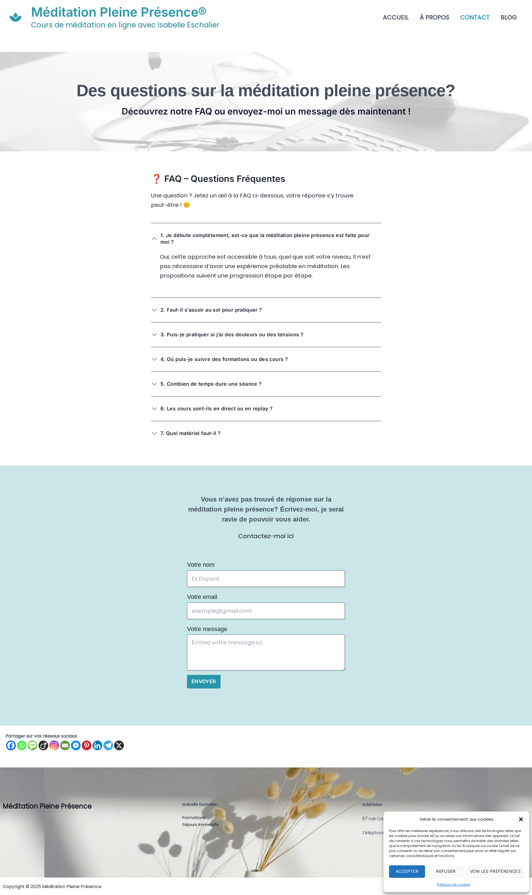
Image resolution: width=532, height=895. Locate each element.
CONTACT (475, 18)
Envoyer (203, 681)
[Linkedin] (97, 745)
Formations (194, 817)
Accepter (407, 871)
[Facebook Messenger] (76, 745)
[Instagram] (54, 745)
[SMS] (32, 745)
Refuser (446, 871)
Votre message (207, 629)
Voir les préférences (495, 871)
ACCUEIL (396, 18)
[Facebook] (11, 745)
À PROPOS (434, 18)
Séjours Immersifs (200, 824)
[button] (521, 819)
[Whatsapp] (22, 745)
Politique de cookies (453, 884)
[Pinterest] (86, 745)
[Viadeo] (43, 745)
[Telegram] (108, 745)
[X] (119, 745)
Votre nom (200, 564)
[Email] (65, 745)
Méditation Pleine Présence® (119, 12)
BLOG (509, 18)
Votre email (202, 596)
